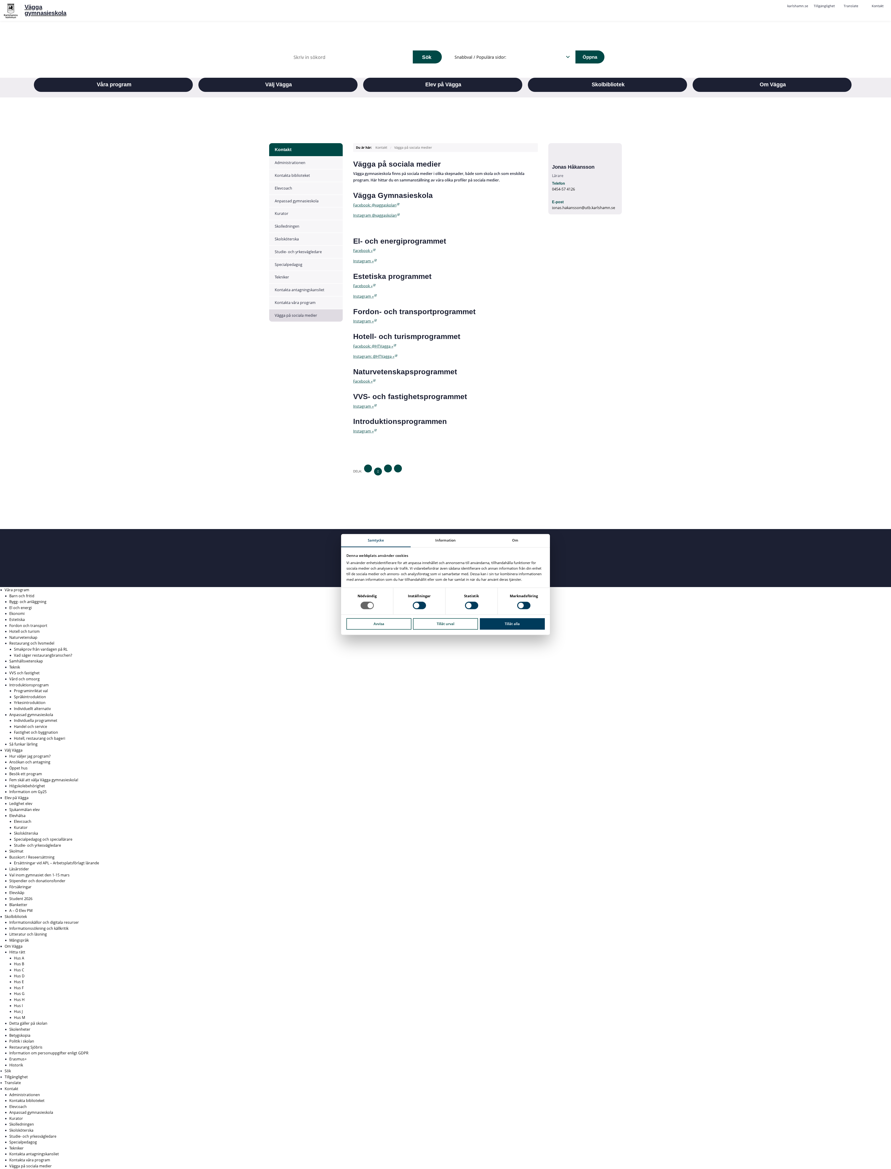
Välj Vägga (14, 750)
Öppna (590, 56)
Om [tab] (515, 540)
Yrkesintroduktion (29, 702)
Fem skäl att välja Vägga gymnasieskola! (43, 779)
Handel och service (30, 726)
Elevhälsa (17, 815)
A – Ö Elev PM (20, 910)
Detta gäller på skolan (28, 1023)
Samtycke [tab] (376, 540)
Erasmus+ (18, 1059)
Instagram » (363, 261)
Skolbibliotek (16, 916)
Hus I (18, 1005)
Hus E (19, 981)
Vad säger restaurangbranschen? (43, 655)
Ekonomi (17, 613)
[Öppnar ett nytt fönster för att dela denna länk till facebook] (368, 468)
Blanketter (18, 904)
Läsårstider (19, 869)
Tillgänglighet (16, 1076)
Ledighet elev (20, 803)
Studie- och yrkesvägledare (298, 251)
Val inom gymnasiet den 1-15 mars (39, 875)
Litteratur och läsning (28, 934)
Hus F (19, 987)
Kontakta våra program (295, 302)
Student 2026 (20, 898)
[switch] (419, 605)
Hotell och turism (24, 631)
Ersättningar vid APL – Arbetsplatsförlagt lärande (56, 862)
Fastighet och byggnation (36, 732)
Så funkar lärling (23, 744)
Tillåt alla (512, 623)
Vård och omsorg (24, 678)
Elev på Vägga (17, 797)
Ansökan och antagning (29, 762)
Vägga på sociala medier (296, 315)
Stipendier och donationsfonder (37, 880)
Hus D (19, 975)
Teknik (14, 667)
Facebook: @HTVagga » (373, 346)
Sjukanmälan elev (24, 809)
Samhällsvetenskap (26, 661)
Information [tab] (445, 540)
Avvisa (379, 623)
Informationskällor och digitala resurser (44, 922)
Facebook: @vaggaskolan (375, 205)
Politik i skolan (21, 1041)
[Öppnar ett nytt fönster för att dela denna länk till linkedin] (388, 468)
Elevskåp (16, 892)
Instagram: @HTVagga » (373, 356)
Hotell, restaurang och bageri (39, 738)
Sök (426, 57)
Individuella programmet (35, 720)
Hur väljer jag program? (30, 756)
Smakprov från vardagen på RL (41, 649)
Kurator (281, 213)
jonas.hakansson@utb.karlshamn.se (583, 207)
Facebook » (363, 250)
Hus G (19, 993)
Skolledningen (287, 226)
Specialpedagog (288, 264)
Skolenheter (19, 1029)
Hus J (18, 1011)
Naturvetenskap (23, 637)
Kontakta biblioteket (292, 175)
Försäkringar (20, 886)
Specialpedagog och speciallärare (43, 839)
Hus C (19, 969)
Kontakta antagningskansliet (299, 289)
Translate (13, 1082)
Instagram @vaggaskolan (375, 215)
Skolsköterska (287, 239)
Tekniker (282, 277)
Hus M (19, 1017)
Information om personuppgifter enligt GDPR (48, 1053)
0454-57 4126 (563, 189)
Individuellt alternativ (32, 708)
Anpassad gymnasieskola (297, 200)
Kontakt (283, 149)
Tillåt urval (445, 623)
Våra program (17, 589)
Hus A (19, 958)
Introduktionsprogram (29, 685)
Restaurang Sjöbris (25, 1047)
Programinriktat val (31, 690)
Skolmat (16, 851)
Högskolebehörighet (27, 785)
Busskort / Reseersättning (32, 857)
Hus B (19, 963)
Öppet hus (18, 768)
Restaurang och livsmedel (31, 643)
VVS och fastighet (24, 672)
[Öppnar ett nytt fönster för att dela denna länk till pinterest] (398, 468)
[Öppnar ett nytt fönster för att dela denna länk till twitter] (378, 471)
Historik (16, 1065)
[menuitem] (797, 5)
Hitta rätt (17, 952)
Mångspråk (19, 940)
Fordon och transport (28, 625)
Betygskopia (19, 1035)
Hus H (19, 999)
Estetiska (17, 619)
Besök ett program (25, 773)
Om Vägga (14, 946)
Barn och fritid (21, 595)
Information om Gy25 (28, 791)
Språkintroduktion (30, 696)
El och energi (20, 607)
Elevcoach (283, 188)
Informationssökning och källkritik (38, 928)
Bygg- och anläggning (27, 601)
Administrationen (290, 162)
